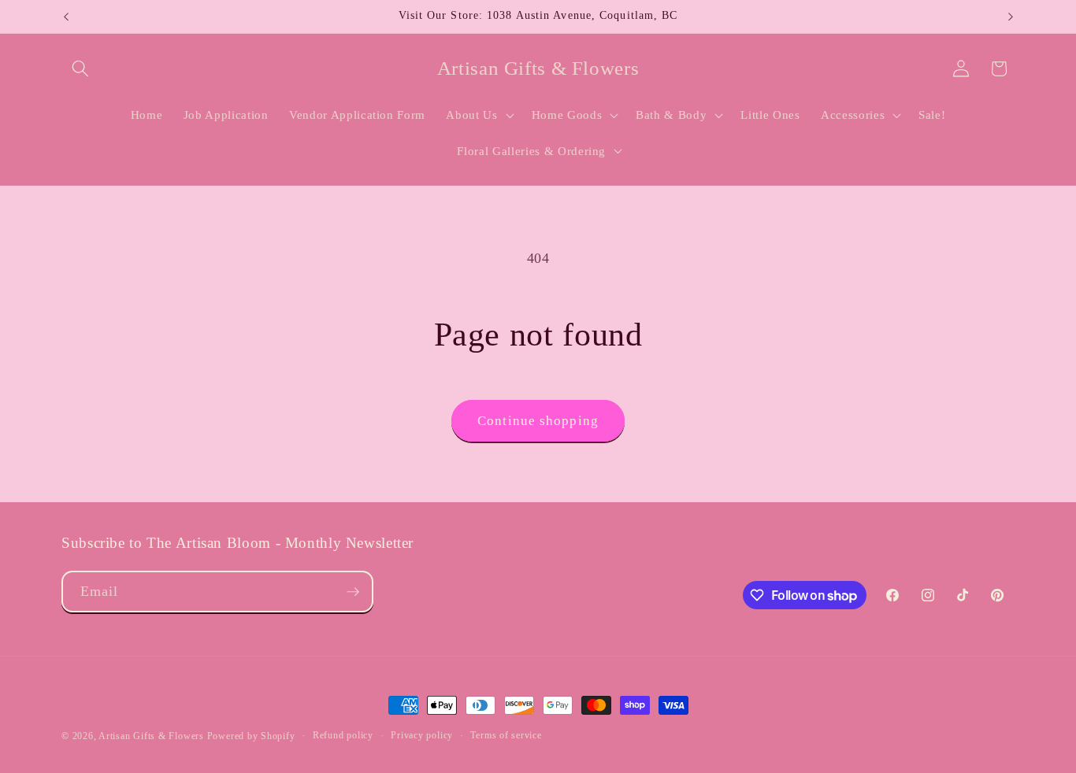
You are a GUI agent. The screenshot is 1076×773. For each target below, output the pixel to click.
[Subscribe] (353, 592)
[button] (80, 68)
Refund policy (343, 735)
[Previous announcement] (66, 16)
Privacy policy (422, 735)
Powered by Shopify (251, 736)
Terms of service (505, 735)
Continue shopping (538, 420)
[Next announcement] (1010, 16)
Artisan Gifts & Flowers (151, 736)
